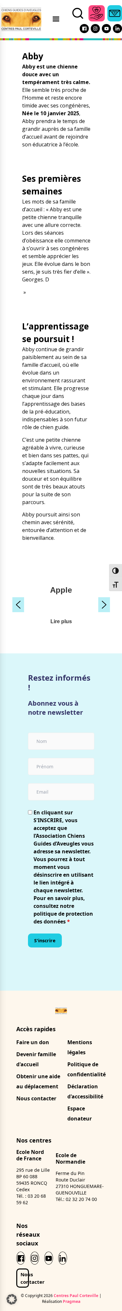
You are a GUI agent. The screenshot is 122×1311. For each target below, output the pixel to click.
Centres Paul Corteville (76, 1295)
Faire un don (32, 1042)
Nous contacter (36, 1098)
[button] (18, 604)
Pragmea (71, 1301)
